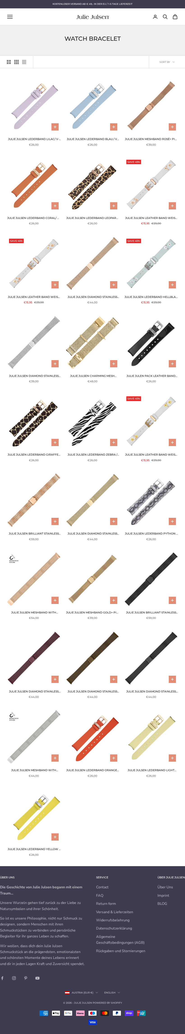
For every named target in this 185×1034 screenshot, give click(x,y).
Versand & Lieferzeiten (114, 912)
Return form (106, 903)
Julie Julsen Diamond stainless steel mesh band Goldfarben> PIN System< (92, 534)
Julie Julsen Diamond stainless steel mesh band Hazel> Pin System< (92, 692)
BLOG (162, 903)
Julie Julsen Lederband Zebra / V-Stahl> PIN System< (92, 455)
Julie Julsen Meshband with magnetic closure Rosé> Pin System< (33, 613)
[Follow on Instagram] (14, 978)
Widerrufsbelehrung (113, 920)
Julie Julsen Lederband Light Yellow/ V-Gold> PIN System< (151, 770)
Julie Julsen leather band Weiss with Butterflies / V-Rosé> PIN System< (34, 297)
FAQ (99, 895)
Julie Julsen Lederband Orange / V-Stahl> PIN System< (92, 770)
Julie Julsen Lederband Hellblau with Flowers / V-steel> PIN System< (151, 297)
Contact (102, 887)
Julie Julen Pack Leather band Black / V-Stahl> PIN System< (151, 376)
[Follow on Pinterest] (25, 978)
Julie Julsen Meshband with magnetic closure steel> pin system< (34, 770)
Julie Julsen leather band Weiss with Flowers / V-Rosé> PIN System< (151, 218)
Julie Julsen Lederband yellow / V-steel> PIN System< (34, 849)
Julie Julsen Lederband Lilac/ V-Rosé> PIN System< (33, 139)
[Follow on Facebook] (2, 978)
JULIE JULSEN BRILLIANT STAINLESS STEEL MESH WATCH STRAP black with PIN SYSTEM (151, 613)
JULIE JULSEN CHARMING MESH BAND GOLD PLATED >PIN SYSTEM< (92, 376)
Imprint (163, 895)
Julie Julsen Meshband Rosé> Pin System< (151, 139)
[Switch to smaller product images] (16, 62)
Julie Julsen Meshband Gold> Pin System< (92, 613)
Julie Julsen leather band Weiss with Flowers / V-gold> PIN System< (151, 455)
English (110, 992)
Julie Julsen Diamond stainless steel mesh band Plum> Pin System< (34, 692)
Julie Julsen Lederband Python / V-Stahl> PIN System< (151, 534)
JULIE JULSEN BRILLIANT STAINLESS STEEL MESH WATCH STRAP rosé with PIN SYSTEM (34, 534)
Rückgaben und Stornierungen (120, 950)
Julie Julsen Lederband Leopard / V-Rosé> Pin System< (92, 218)
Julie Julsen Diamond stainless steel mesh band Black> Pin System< (151, 692)
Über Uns (165, 887)
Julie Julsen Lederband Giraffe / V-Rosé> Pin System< (34, 455)
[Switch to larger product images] (9, 62)
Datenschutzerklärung (114, 928)
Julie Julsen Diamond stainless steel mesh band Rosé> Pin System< (92, 297)
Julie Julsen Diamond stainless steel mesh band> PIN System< (34, 376)
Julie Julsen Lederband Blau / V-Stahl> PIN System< (92, 139)
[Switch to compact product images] (24, 62)
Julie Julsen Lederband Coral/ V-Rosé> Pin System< (33, 218)
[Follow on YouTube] (37, 978)
